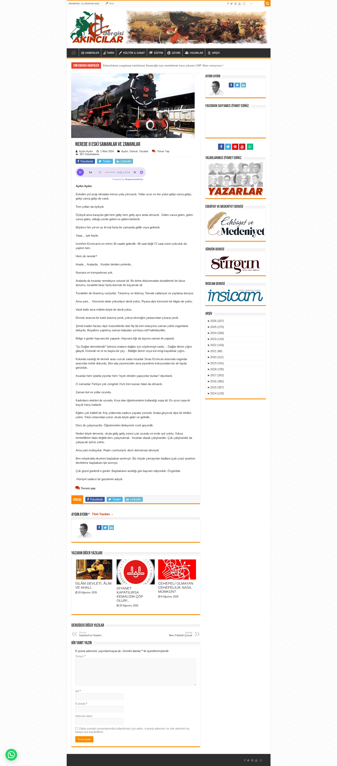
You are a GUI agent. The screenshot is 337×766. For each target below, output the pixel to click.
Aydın (124, 151)
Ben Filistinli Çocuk (180, 634)
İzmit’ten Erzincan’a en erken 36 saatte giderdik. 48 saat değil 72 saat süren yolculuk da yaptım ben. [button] (131, 246)
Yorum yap (163, 151)
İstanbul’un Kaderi (90, 634)
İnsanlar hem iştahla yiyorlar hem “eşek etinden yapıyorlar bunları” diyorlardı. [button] (124, 375)
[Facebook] (228, 3)
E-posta (81, 703)
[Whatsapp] (244, 3)
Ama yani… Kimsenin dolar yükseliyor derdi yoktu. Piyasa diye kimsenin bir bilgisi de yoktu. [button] (134, 301)
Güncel (133, 151)
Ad (78, 691)
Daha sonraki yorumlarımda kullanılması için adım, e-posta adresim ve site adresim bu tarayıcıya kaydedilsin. (132, 730)
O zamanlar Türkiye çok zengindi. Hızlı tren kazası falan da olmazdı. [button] (119, 384)
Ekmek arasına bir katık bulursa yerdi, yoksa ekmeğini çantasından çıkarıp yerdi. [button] (127, 317)
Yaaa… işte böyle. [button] (87, 235)
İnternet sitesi (83, 716)
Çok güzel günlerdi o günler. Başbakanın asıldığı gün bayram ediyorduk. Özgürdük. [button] (128, 471)
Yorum (80, 656)
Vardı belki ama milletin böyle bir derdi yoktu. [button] (104, 309)
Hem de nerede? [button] (86, 256)
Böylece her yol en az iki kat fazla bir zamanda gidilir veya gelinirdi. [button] (118, 227)
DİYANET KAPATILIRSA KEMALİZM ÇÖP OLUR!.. (130, 594)
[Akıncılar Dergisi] (97, 26)
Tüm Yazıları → (103, 514)
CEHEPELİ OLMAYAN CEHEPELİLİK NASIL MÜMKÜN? (175, 587)
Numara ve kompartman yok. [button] (95, 272)
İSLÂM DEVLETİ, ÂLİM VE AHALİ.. (93, 585)
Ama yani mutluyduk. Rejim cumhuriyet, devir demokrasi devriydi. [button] (118, 450)
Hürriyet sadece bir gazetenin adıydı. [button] (99, 479)
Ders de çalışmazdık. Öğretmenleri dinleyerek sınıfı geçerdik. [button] (115, 425)
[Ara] (267, 3)
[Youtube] (239, 3)
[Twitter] (231, 3)
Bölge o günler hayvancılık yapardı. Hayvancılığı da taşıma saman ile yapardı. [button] (126, 338)
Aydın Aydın (86, 151)
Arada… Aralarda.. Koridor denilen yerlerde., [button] (104, 264)
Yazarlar (143, 151)
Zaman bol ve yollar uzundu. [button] (94, 392)
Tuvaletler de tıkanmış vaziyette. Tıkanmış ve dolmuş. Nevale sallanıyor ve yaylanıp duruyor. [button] (135, 293)
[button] (135, 153)
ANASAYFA (74, 52)
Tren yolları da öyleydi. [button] (90, 206)
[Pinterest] (235, 3)
